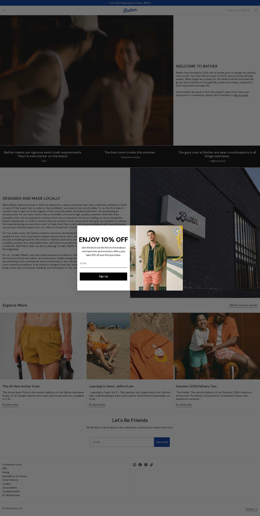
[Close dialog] (177, 231)
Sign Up (103, 276)
